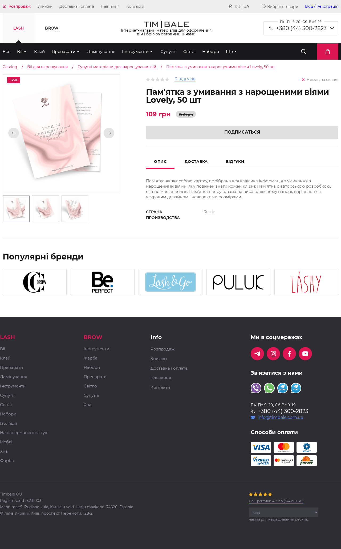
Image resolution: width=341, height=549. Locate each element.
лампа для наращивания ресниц (278, 519)
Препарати (63, 51)
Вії (19, 51)
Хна (4, 451)
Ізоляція (8, 424)
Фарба (7, 461)
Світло (90, 386)
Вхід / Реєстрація (321, 7)
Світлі (189, 51)
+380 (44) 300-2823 (301, 28)
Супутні (168, 51)
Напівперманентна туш (24, 433)
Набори (210, 51)
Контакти (135, 6)
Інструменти (135, 51)
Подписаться (242, 132)
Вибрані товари (282, 7)
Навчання (110, 6)
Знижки (45, 6)
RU (237, 6)
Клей (39, 51)
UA (246, 6)
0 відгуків (185, 79)
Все (6, 51)
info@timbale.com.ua (280, 417)
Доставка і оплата (76, 6)
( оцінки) (276, 501)
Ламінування (101, 51)
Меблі (6, 442)
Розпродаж (20, 6)
